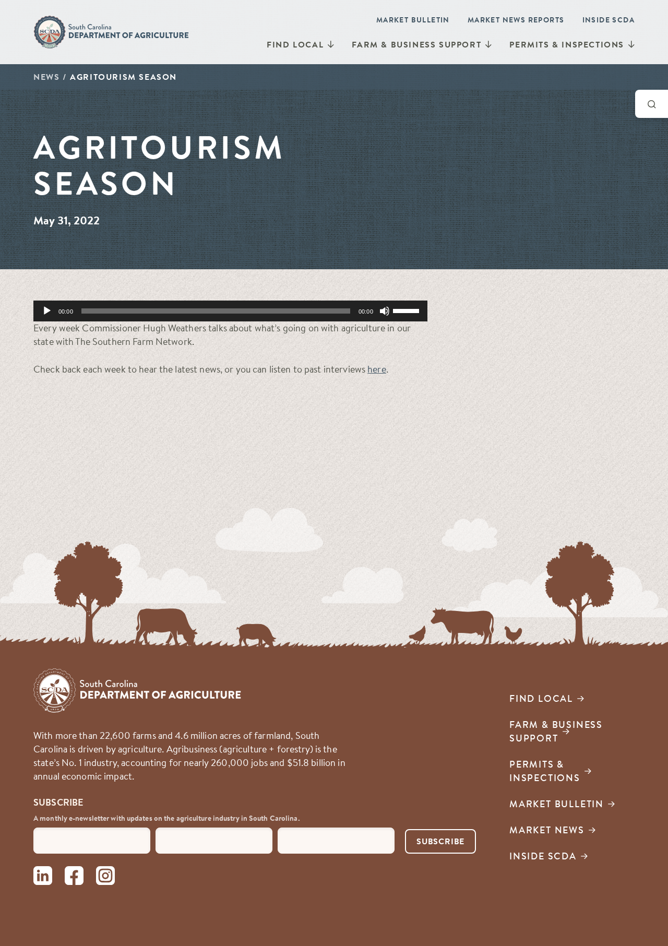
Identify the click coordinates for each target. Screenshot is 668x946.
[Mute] (384, 311)
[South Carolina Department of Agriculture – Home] (111, 32)
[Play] (47, 311)
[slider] (407, 310)
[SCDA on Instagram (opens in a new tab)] (105, 877)
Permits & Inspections (566, 44)
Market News (546, 829)
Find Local (295, 44)
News (46, 76)
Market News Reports (516, 20)
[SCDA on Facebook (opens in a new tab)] (74, 877)
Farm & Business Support (416, 44)
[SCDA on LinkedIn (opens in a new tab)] (42, 877)
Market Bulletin (413, 20)
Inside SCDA (608, 20)
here (376, 369)
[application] (230, 311)
